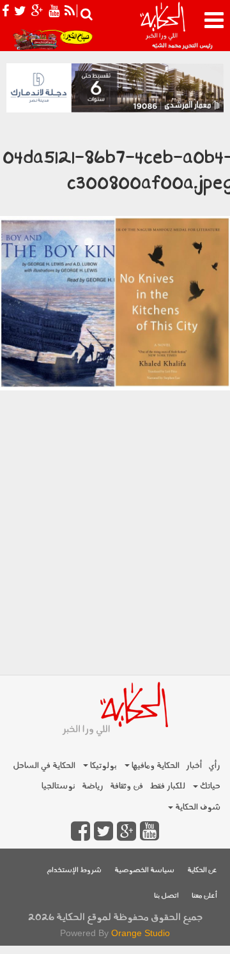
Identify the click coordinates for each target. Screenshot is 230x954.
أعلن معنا (204, 896)
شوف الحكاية (196, 807)
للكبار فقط (167, 786)
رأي (214, 766)
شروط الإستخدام (74, 870)
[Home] (162, 25)
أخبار (194, 766)
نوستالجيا (58, 786)
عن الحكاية (202, 870)
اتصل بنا (166, 896)
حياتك (209, 786)
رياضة (92, 786)
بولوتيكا (102, 766)
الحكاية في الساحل (44, 766)
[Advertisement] (115, 555)
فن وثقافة (126, 786)
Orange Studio (140, 933)
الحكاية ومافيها (155, 766)
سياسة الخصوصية (144, 870)
